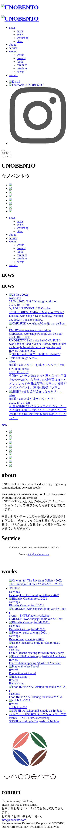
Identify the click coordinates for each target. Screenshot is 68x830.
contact (13, 75)
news (12, 27)
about (12, 44)
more (5, 425)
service (13, 48)
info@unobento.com (38, 554)
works (12, 51)
